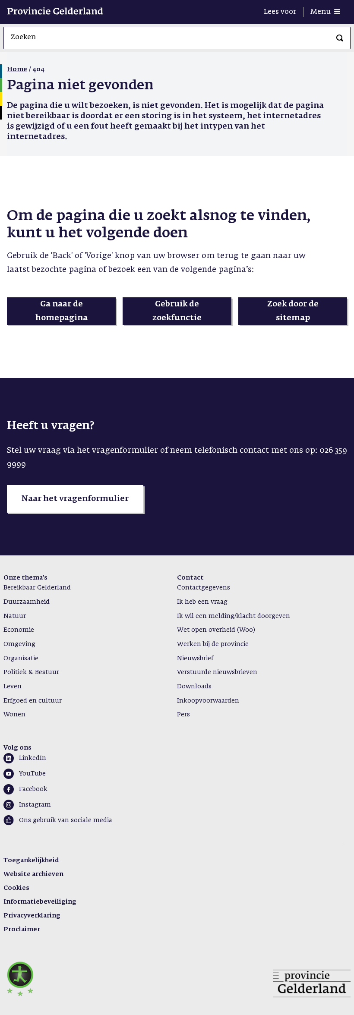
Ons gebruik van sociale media (65, 820)
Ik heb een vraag (202, 602)
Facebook (33, 789)
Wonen (14, 715)
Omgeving (19, 644)
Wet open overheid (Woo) (216, 630)
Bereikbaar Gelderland (37, 588)
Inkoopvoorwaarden (208, 701)
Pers (183, 715)
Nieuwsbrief (195, 659)
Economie (18, 630)
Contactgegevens (203, 588)
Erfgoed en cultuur (32, 701)
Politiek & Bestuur (31, 672)
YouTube (32, 774)
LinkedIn (32, 758)
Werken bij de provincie (213, 644)
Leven (12, 687)
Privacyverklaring (31, 916)
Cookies (16, 888)
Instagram (35, 805)
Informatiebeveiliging (39, 902)
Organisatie (20, 659)
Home (17, 69)
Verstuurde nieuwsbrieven (217, 672)
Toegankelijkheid (31, 860)
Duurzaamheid (26, 602)
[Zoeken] (340, 38)
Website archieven (33, 874)
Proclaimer (21, 930)
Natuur (14, 616)
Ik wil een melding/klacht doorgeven (233, 616)
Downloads (194, 687)
